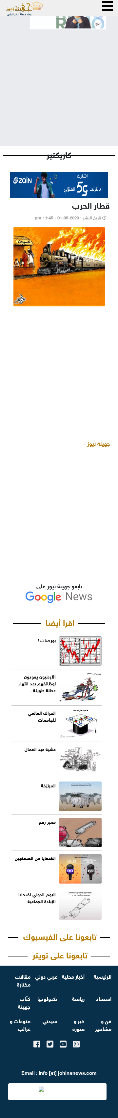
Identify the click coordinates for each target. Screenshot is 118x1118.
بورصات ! (47, 640)
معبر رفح (47, 821)
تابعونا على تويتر (60, 954)
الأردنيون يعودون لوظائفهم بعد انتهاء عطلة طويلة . (37, 683)
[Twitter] (50, 1043)
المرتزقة (48, 785)
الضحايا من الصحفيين (35, 857)
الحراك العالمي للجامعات (42, 715)
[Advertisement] (59, 82)
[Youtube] (63, 1043)
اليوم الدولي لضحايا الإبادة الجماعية (37, 897)
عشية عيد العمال (40, 749)
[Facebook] (36, 1043)
